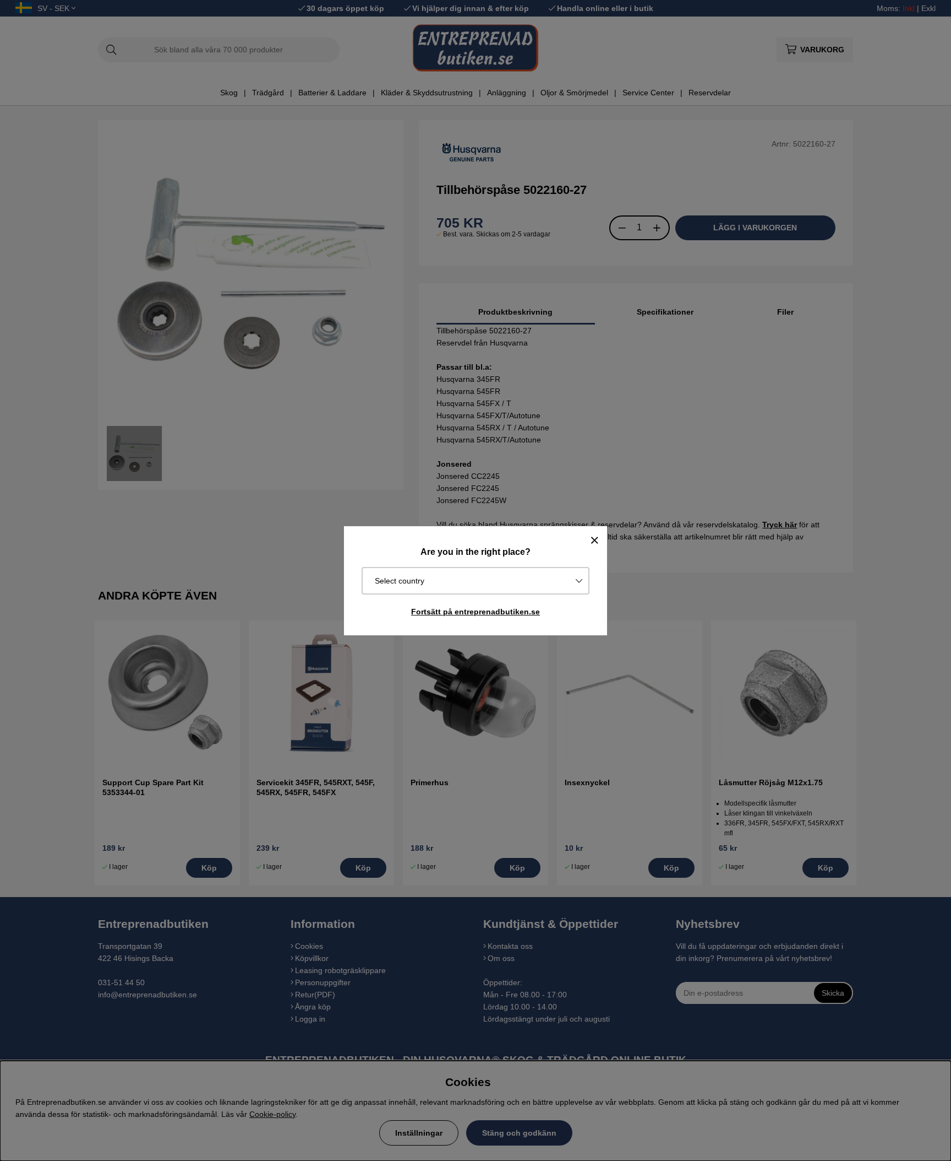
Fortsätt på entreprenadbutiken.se (475, 611)
